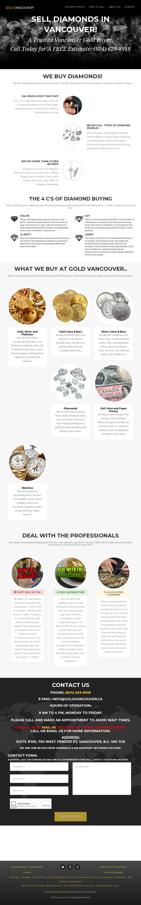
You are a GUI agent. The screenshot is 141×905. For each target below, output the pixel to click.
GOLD (19, 8)
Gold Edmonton (39, 877)
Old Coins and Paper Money (113, 410)
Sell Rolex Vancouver (54, 886)
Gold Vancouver (62, 892)
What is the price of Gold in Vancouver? (79, 886)
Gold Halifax (72, 877)
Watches (27, 487)
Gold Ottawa (108, 877)
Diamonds (70, 408)
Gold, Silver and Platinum (27, 333)
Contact (130, 7)
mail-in (49, 727)
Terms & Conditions (113, 872)
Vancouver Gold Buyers (56, 877)
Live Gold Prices (19, 867)
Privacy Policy (119, 867)
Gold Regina (26, 877)
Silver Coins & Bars (113, 331)
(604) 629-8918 (78, 693)
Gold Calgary (15, 877)
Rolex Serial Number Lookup (107, 886)
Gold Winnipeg (75, 881)
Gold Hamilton (84, 877)
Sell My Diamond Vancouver (33, 886)
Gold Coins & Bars (70, 331)
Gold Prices (105, 867)
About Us (114, 7)
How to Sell (97, 7)
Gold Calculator (36, 867)
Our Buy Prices (75, 7)
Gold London (96, 877)
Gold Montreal (120, 877)
